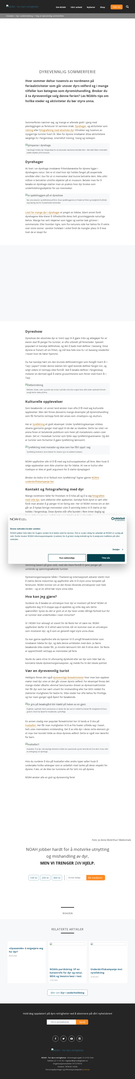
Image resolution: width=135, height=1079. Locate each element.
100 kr (33, 877)
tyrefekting (39, 424)
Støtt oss (116, 7)
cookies (86, 1069)
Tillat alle (106, 558)
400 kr (57, 877)
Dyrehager (80, 126)
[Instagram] (80, 1039)
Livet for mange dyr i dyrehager (42, 212)
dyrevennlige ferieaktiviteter (68, 677)
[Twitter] (64, 1039)
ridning (29, 130)
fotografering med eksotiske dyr (56, 130)
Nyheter (91, 7)
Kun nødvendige (67, 558)
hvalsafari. (31, 725)
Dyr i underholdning (24, 16)
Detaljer (116, 549)
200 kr (45, 877)
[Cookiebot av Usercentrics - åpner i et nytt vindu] (113, 519)
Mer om (67, 992)
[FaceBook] (55, 1039)
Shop (102, 7)
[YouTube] (72, 1039)
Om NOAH (61, 7)
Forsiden (10, 16)
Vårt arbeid (76, 7)
